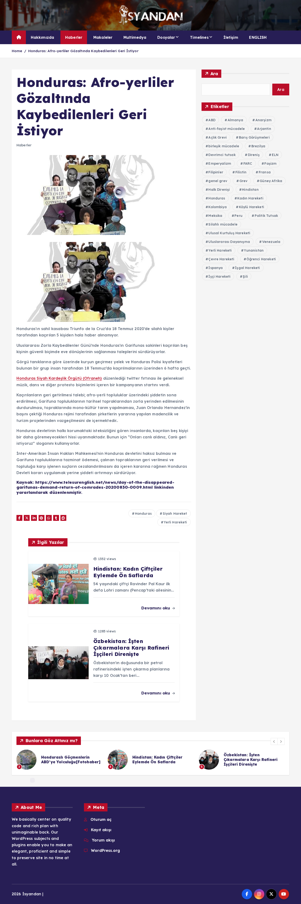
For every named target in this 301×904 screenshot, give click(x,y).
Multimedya (135, 37)
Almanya (235, 120)
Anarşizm (263, 120)
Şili (245, 276)
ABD (211, 120)
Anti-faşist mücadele (226, 129)
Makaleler (102, 37)
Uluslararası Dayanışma (229, 242)
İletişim (230, 37)
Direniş (254, 155)
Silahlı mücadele (223, 224)
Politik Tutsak (266, 216)
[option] (64, 760)
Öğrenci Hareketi (261, 259)
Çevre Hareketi (221, 259)
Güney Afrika (271, 181)
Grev (243, 181)
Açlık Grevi (217, 137)
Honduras (143, 513)
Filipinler (215, 172)
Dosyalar (166, 37)
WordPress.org (105, 850)
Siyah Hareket (175, 513)
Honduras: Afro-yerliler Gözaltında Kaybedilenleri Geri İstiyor (83, 51)
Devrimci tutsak (221, 155)
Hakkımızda (42, 37)
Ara (214, 73)
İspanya (215, 268)
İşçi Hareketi (219, 276)
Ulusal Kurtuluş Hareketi (229, 233)
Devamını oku (156, 607)
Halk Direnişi (219, 189)
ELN (275, 155)
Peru (238, 216)
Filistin (240, 172)
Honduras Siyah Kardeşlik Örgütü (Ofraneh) (59, 378)
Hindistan (250, 189)
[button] (274, 741)
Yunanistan (254, 250)
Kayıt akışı (101, 829)
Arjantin (264, 129)
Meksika (215, 216)
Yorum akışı (103, 840)
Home (17, 51)
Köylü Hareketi (251, 207)
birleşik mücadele (223, 146)
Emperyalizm (219, 163)
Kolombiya (217, 207)
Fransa (265, 172)
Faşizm (270, 163)
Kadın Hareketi (250, 198)
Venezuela (271, 242)
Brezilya (258, 146)
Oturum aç (101, 819)
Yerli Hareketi (175, 522)
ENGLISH (258, 37)
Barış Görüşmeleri (254, 137)
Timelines (199, 37)
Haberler (73, 37)
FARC (247, 163)
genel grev (217, 181)
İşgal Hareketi (247, 268)
